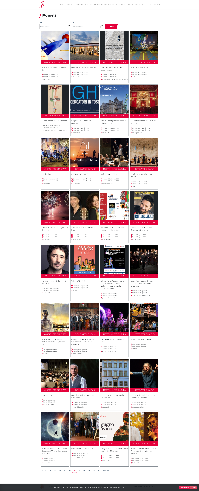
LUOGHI (88, 4)
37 (89, 471)
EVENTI (70, 4)
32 (65, 471)
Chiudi (193, 487)
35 (80, 471)
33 (70, 471)
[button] (69, 26)
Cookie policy (184, 487)
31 (60, 471)
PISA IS (62, 4)
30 (55, 471)
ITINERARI (79, 4)
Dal (41, 22)
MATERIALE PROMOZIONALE (128, 4)
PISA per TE (146, 4)
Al (74, 22)
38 (94, 471)
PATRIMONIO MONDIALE (104, 4)
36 (85, 471)
